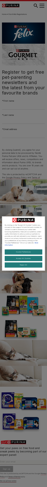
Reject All (23, 265)
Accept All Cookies (23, 258)
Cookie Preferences (23, 252)
